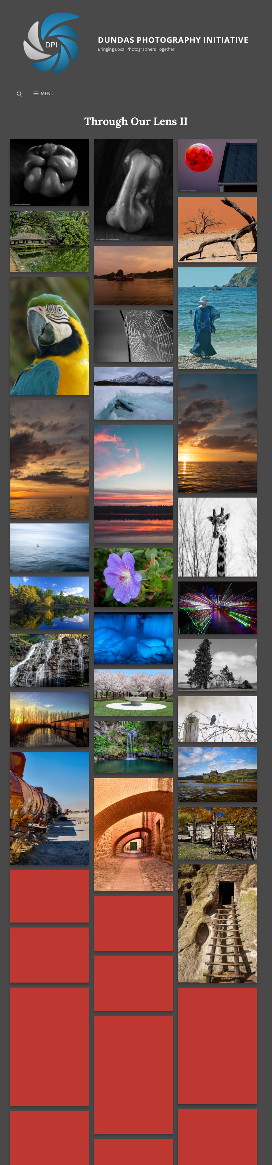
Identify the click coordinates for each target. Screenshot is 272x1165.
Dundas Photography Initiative (173, 39)
